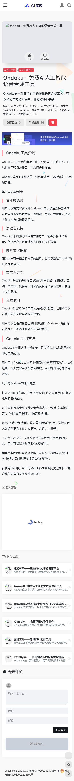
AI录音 (34, 106)
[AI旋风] (37, 5)
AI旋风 (27, 770)
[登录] (62, 5)
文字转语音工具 (26, 114)
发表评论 (60, 730)
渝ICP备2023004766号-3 (45, 770)
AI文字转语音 (26, 70)
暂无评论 (15, 672)
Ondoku (7, 162)
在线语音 (44, 162)
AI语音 (24, 110)
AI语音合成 (38, 110)
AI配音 (52, 110)
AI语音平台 (9, 70)
